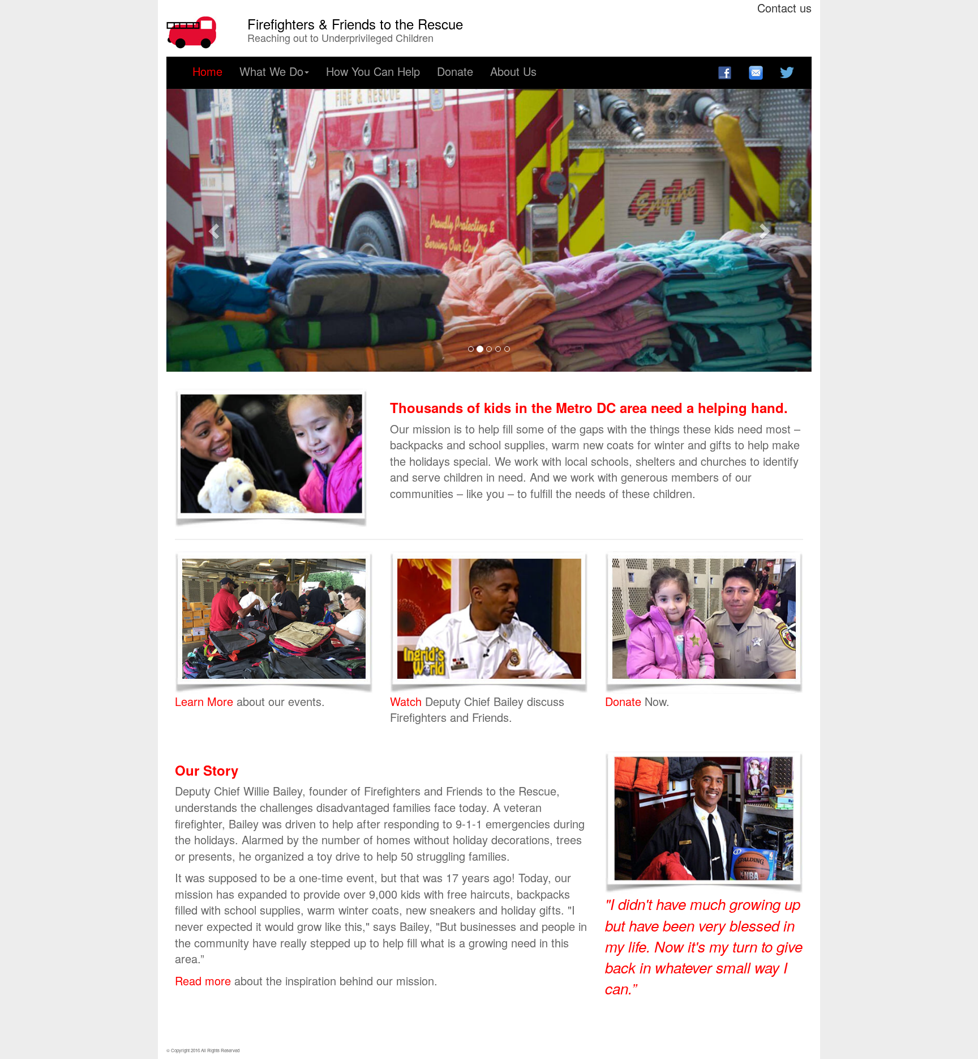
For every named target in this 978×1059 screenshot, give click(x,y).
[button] (214, 230)
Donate (455, 71)
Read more (204, 980)
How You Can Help (373, 71)
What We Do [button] (271, 71)
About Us (513, 71)
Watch (407, 701)
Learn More (206, 701)
